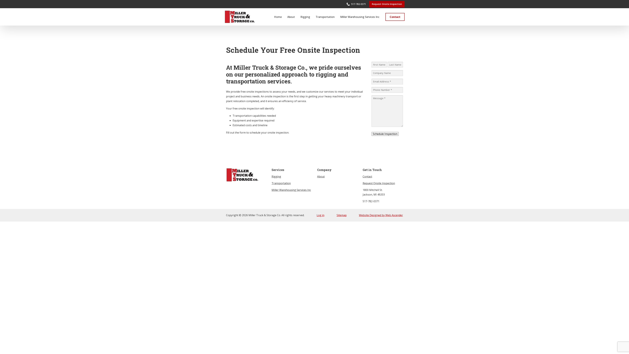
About (291, 17)
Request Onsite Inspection (379, 183)
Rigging (305, 17)
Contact (367, 176)
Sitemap (342, 215)
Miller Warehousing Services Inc (359, 17)
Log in (320, 215)
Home (278, 17)
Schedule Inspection (385, 134)
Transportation (325, 17)
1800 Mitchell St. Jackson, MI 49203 (374, 192)
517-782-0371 (371, 201)
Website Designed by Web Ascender (381, 215)
